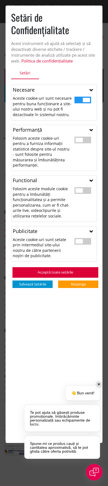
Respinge (78, 284)
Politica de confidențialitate (47, 61)
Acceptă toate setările (55, 272)
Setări (25, 73)
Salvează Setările (32, 284)
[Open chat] (94, 472)
